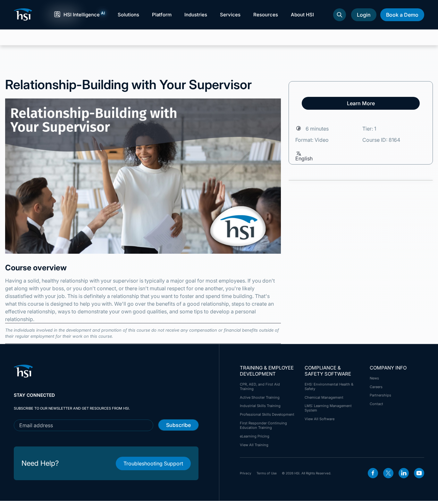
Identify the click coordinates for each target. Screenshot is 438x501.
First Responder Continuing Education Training (263, 425)
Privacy (245, 473)
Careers (376, 387)
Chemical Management (324, 397)
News (374, 378)
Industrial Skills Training (260, 405)
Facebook (373, 473)
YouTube (419, 473)
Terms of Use (267, 473)
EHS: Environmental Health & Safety (329, 386)
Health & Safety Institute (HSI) (24, 14)
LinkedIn (404, 473)
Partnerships (380, 395)
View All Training (254, 445)
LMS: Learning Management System (328, 407)
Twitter (388, 473)
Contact (376, 404)
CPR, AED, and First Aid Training (260, 386)
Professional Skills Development (267, 414)
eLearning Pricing (254, 436)
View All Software (319, 419)
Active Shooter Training (260, 397)
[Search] (339, 14)
